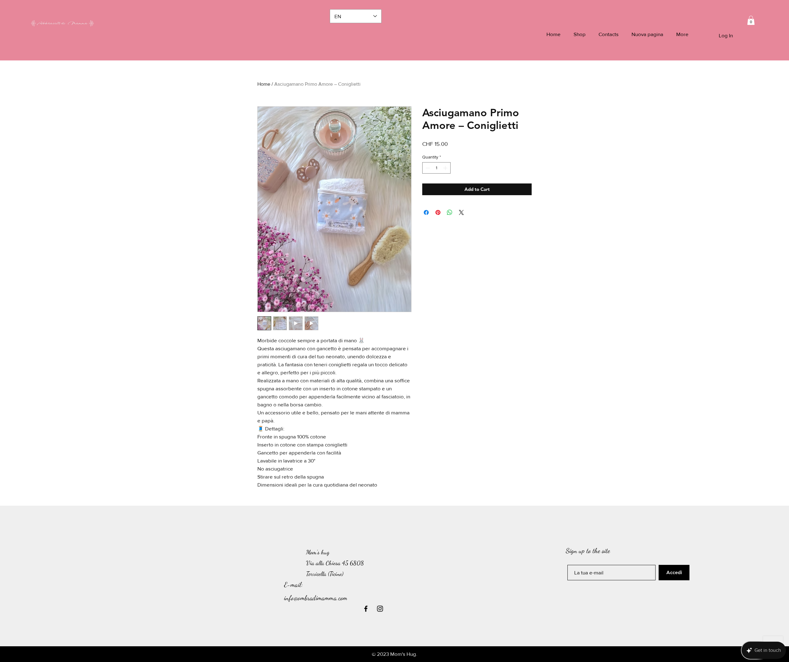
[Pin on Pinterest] (438, 212)
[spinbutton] (436, 167)
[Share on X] (461, 212)
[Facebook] (366, 609)
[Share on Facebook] (426, 212)
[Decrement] (427, 167)
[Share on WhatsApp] (449, 212)
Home (263, 84)
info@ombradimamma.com (316, 598)
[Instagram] (380, 609)
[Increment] (446, 167)
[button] (751, 20)
